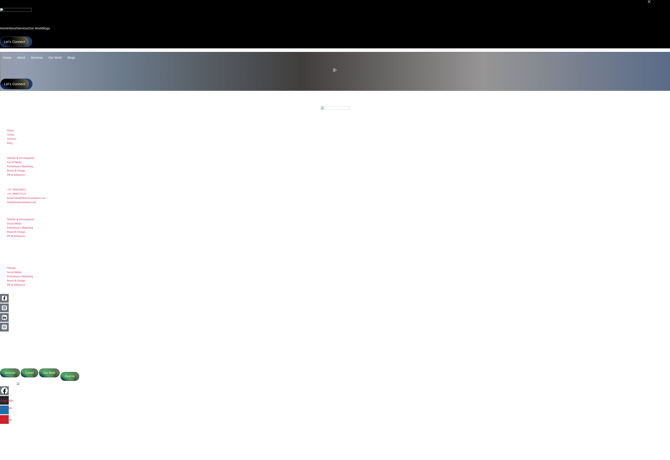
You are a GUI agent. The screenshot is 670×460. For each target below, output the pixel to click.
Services (37, 57)
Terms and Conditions (12, 429)
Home (7, 57)
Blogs (71, 57)
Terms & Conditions (11, 336)
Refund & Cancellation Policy (16, 350)
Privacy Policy (8, 343)
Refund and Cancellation (13, 442)
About (21, 57)
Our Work (55, 57)
